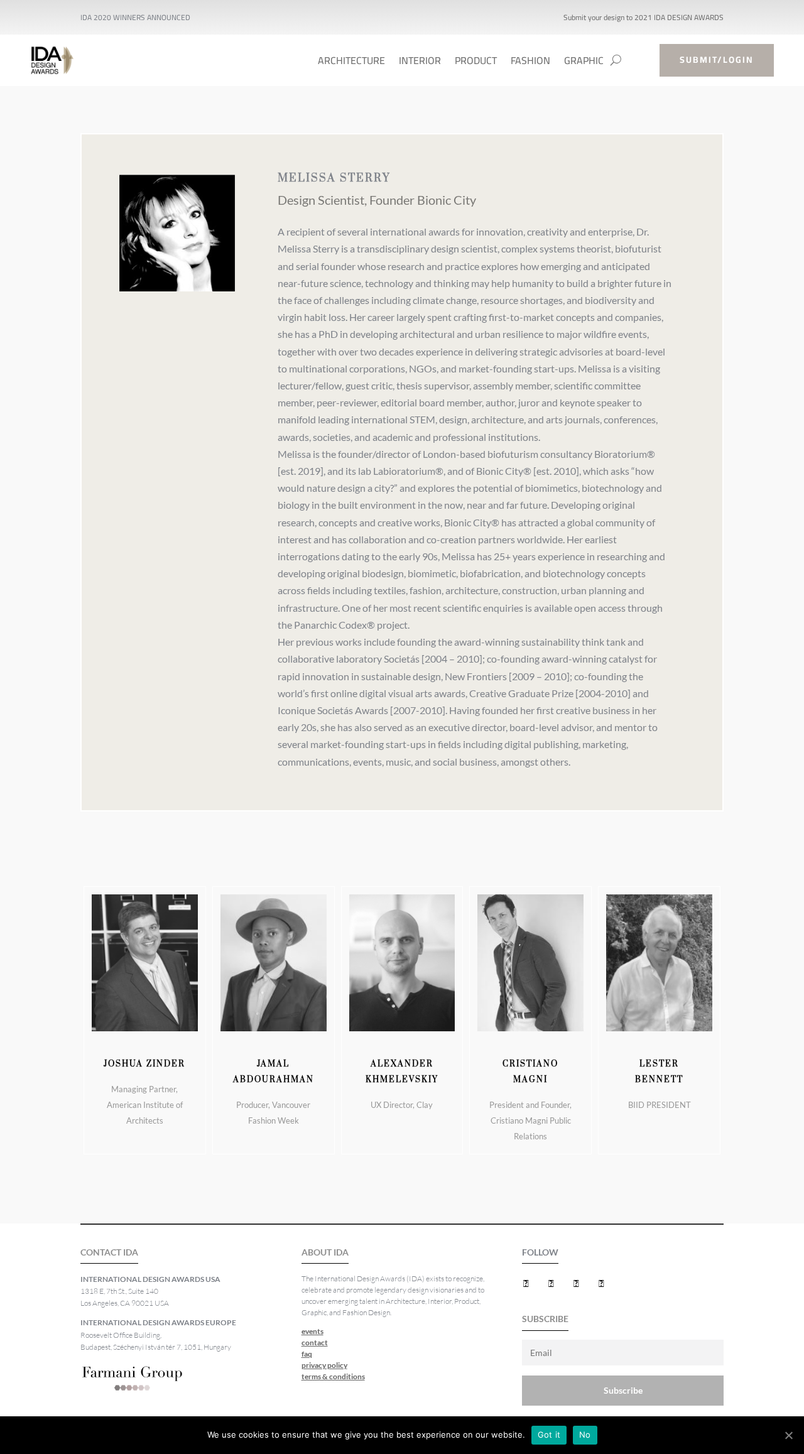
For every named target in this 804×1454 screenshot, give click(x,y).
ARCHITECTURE (351, 63)
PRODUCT (476, 63)
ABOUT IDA (325, 1252)
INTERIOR (420, 63)
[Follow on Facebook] (526, 1283)
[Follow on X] (551, 1283)
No (585, 1435)
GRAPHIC (584, 63)
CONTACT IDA (109, 1252)
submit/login (717, 60)
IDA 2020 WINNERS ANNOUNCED (135, 17)
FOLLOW (540, 1252)
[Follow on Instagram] (601, 1283)
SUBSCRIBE (545, 1318)
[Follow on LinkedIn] (576, 1283)
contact (315, 1342)
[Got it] (788, 1435)
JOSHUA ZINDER (144, 1064)
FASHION (530, 63)
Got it (549, 1435)
